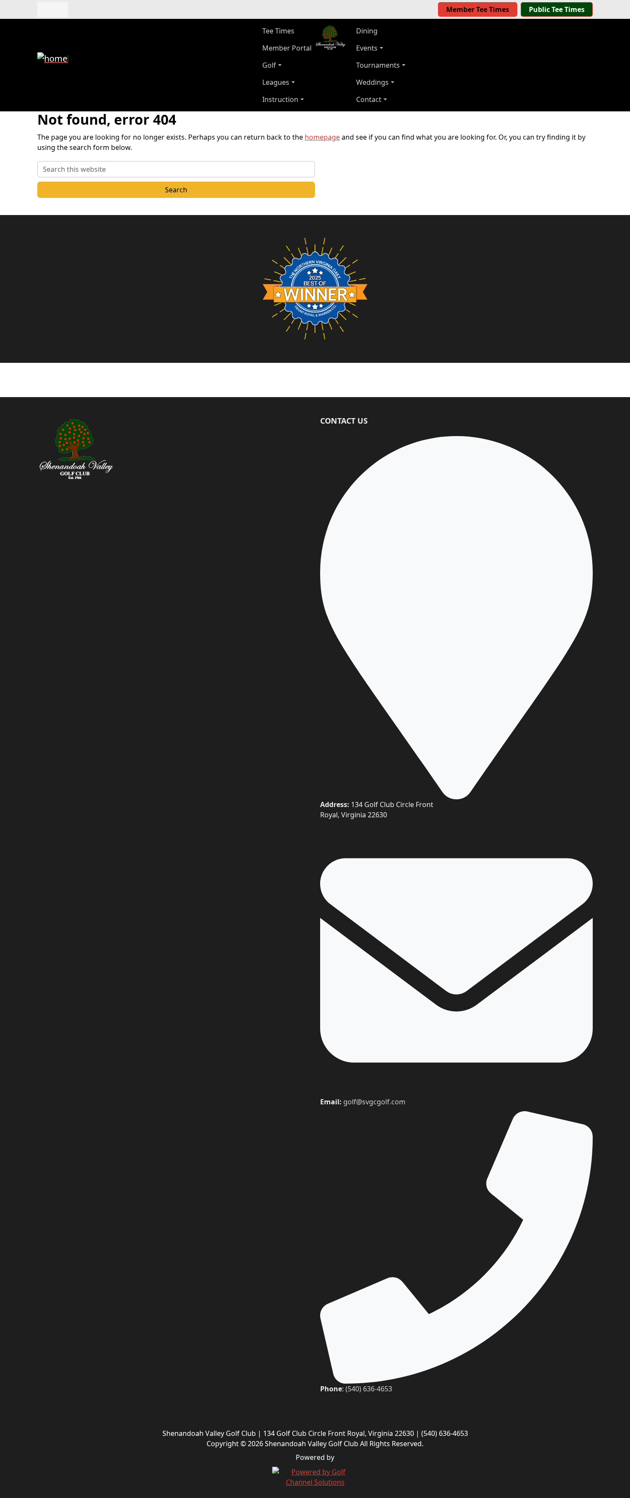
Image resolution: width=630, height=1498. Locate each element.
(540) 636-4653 (368, 1388)
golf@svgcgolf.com (374, 1101)
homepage (322, 137)
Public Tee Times (557, 9)
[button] (287, 65)
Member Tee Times (477, 9)
